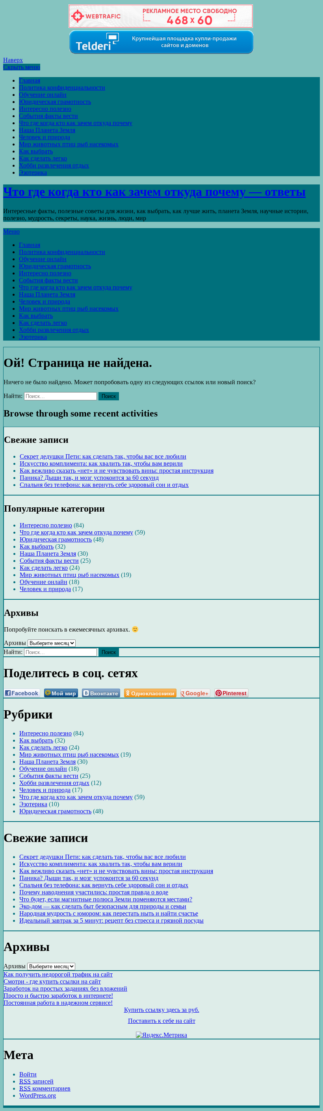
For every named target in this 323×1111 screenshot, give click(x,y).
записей (36, 1081)
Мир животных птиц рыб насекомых (69, 144)
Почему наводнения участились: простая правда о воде (93, 892)
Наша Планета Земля (47, 130)
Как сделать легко (43, 158)
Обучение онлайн (43, 94)
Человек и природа (44, 137)
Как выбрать (36, 151)
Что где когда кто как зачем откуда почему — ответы (154, 191)
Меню (11, 231)
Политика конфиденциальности (62, 87)
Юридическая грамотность (55, 101)
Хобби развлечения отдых (54, 165)
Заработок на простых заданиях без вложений (65, 988)
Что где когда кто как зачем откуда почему (75, 123)
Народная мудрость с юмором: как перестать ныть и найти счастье (108, 913)
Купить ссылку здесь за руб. (161, 1009)
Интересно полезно (45, 108)
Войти (28, 1074)
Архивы (15, 642)
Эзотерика (33, 172)
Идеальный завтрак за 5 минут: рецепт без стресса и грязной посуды (111, 920)
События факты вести (48, 115)
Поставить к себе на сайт (161, 1020)
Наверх (13, 60)
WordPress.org (37, 1095)
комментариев (45, 1088)
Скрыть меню (21, 67)
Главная (29, 80)
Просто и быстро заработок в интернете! (58, 995)
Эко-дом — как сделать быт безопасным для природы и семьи (102, 906)
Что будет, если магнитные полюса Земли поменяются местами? (105, 899)
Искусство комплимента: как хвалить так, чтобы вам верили (101, 463)
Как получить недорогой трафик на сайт (58, 974)
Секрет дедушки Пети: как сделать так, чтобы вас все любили (103, 456)
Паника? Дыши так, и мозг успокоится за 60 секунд (89, 477)
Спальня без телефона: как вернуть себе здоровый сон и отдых (104, 484)
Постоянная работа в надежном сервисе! (58, 1002)
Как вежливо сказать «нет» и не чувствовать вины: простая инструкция (116, 470)
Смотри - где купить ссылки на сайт (52, 981)
